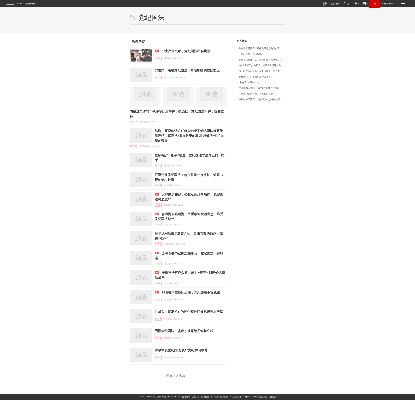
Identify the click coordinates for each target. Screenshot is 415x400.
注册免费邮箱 (388, 3)
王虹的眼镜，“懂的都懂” (251, 54)
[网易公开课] (335, 3)
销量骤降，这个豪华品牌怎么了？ (256, 77)
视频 (158, 58)
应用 (19, 3)
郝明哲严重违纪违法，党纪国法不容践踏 (191, 292)
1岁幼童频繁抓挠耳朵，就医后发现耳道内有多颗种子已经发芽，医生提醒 (262, 65)
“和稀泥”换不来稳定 (249, 82)
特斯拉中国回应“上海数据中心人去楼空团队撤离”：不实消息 (262, 99)
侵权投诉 (273, 397)
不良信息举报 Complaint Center (244, 397)
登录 (375, 3)
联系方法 (195, 397)
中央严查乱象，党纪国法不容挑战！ (187, 51)
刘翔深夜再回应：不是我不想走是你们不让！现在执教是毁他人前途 (262, 48)
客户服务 (215, 397)
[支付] (357, 3)
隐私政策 (224, 397)
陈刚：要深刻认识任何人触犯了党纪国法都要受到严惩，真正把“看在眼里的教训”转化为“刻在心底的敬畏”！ (190, 135)
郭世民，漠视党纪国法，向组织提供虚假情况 (187, 70)
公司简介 (186, 397)
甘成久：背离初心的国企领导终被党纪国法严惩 (189, 311)
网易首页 (10, 3)
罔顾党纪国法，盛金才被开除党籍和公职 (184, 331)
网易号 (158, 77)
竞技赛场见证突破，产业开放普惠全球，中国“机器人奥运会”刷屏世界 (262, 60)
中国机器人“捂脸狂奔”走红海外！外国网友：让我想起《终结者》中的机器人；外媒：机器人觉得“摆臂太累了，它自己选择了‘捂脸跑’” (262, 88)
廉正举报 (263, 397)
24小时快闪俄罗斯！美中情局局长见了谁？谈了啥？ (262, 71)
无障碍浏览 (30, 3)
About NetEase (173, 397)
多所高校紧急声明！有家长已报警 (256, 94)
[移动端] (325, 3)
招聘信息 (205, 397)
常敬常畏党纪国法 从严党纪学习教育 (181, 350)
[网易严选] (347, 3)
